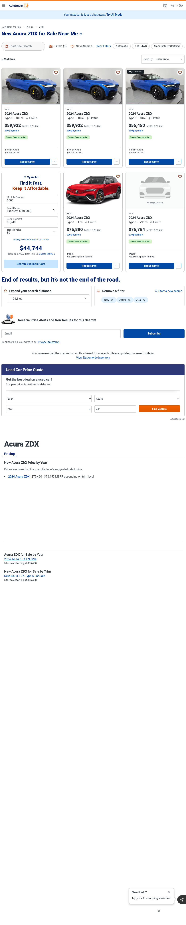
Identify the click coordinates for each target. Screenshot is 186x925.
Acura (30, 27)
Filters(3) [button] (60, 46)
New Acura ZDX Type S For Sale (24, 576)
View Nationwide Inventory (93, 357)
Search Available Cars (31, 264)
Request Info (27, 161)
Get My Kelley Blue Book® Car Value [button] (30, 239)
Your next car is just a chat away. (93, 14)
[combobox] (23, 46)
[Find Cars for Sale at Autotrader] (19, 5)
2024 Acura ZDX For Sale (20, 559)
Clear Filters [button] (103, 46)
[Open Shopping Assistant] (181, 899)
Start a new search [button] (170, 291)
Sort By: (148, 59)
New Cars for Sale (11, 27)
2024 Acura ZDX (19, 476)
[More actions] (54, 162)
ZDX (41, 27)
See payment (12, 130)
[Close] (169, 892)
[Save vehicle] (56, 72)
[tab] (9, 453)
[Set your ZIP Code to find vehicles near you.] (81, 34)
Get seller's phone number (79, 256)
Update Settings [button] (47, 254)
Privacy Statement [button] (48, 341)
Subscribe (154, 333)
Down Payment (14, 219)
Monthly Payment (15, 197)
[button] (165, 5)
